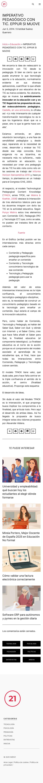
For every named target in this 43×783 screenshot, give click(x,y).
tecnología (9, 724)
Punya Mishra (9, 212)
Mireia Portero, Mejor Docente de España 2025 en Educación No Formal (21, 536)
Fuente (21, 232)
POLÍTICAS (32, 652)
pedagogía (8, 732)
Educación (15, 44)
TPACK (6, 195)
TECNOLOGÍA (11, 644)
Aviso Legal (8, 762)
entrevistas (9, 740)
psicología (9, 728)
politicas (8, 736)
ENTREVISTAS (11, 660)
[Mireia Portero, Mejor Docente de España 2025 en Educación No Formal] (21, 527)
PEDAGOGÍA (11, 652)
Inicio (5, 44)
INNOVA (32, 660)
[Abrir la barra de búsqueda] (33, 4)
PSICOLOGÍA (31, 644)
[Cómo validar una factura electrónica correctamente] (21, 570)
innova (7, 744)
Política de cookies (21, 762)
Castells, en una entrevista (16, 110)
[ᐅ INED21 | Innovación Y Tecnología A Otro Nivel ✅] (4, 4)
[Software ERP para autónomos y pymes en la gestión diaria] (21, 609)
